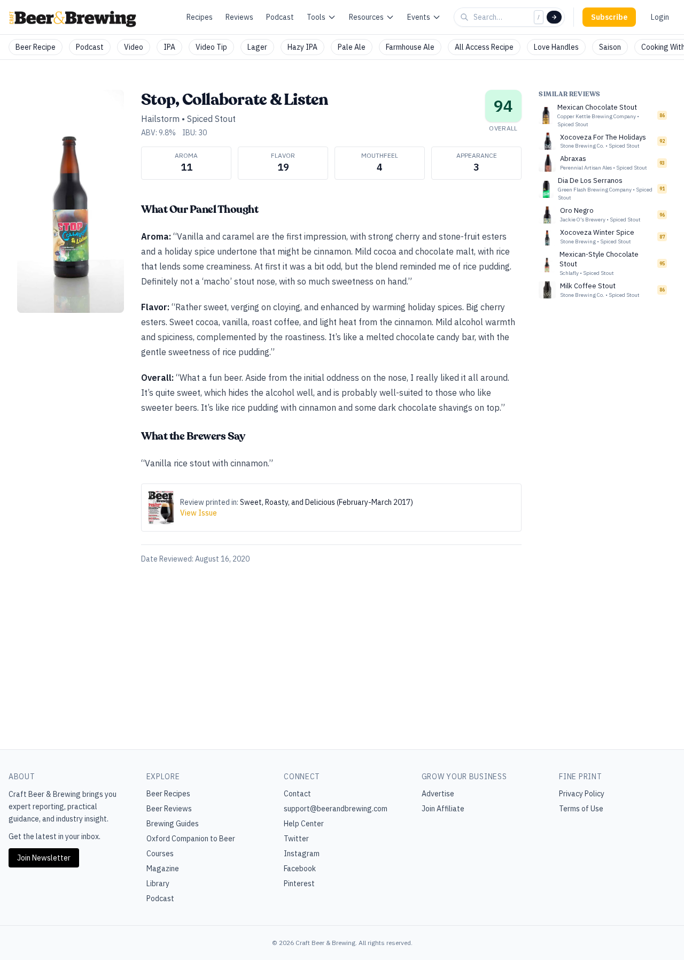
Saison (610, 47)
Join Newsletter (44, 858)
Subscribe (609, 17)
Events (418, 17)
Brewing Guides (172, 823)
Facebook (300, 868)
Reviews (239, 17)
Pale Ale (352, 47)
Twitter (296, 838)
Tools (316, 17)
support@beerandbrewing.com (335, 808)
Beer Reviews (169, 808)
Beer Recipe (35, 47)
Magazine (162, 868)
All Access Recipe (484, 47)
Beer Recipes (168, 793)
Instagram (302, 853)
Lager (257, 47)
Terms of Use (581, 808)
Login (660, 17)
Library (157, 883)
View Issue (198, 513)
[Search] (554, 17)
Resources (366, 17)
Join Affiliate (443, 808)
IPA (169, 47)
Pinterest (299, 883)
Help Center (304, 823)
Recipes (199, 17)
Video (133, 47)
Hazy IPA (302, 47)
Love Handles (556, 47)
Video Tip (211, 47)
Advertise (438, 793)
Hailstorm (160, 118)
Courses (160, 853)
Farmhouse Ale (410, 47)
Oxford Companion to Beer (190, 838)
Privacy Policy (581, 793)
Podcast (280, 17)
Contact (297, 793)
